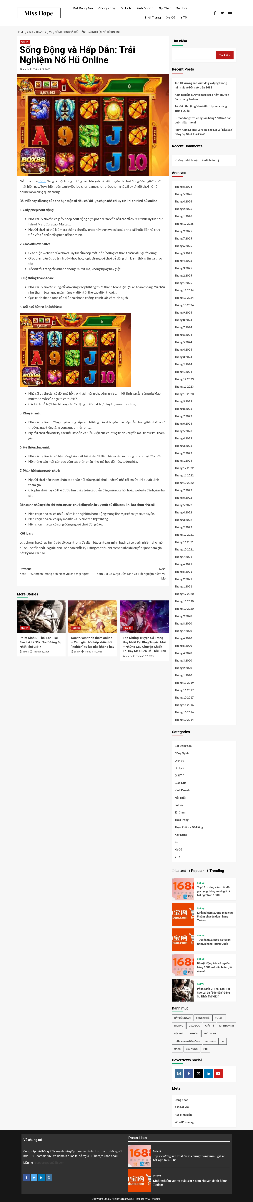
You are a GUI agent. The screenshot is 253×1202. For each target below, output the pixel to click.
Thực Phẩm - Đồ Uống (187, 1041)
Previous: (54, 571)
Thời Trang (153, 17)
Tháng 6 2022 (183, 497)
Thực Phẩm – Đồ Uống (189, 827)
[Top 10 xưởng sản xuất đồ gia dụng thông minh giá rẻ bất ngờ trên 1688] (183, 888)
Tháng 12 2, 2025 (145, 656)
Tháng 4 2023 (183, 438)
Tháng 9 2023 (183, 401)
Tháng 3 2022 (183, 519)
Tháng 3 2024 (183, 357)
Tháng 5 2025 (183, 253)
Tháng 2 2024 (183, 364)
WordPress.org (184, 1122)
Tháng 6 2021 (183, 564)
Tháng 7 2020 (183, 630)
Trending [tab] (216, 870)
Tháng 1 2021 (183, 586)
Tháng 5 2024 (183, 342)
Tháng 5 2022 (183, 505)
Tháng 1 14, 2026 (93, 651)
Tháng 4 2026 (183, 201)
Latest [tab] (180, 870)
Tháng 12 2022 (184, 468)
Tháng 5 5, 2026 (41, 651)
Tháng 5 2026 (183, 194)
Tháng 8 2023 (183, 408)
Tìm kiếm (179, 41)
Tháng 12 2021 (184, 534)
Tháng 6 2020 (183, 638)
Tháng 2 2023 (183, 453)
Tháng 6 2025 (183, 245)
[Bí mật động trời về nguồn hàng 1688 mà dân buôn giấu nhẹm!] (183, 964)
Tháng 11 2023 (184, 386)
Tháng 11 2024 (184, 297)
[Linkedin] (208, 1073)
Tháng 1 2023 (183, 460)
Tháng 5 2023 (183, 431)
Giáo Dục (180, 782)
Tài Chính (180, 812)
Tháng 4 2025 (183, 260)
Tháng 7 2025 (183, 238)
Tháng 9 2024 (183, 312)
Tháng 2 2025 (183, 275)
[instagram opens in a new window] (49, 1177)
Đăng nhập (181, 1099)
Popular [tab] (197, 870)
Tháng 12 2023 (184, 379)
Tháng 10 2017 (184, 697)
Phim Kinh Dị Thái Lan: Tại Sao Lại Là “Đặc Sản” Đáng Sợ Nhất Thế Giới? (40, 642)
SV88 (42, 181)
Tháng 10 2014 (184, 719)
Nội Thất (165, 8)
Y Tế (184, 17)
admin (26, 69)
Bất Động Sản (83, 8)
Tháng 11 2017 (184, 690)
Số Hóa (181, 8)
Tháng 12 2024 (184, 290)
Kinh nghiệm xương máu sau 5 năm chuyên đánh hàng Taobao (202, 97)
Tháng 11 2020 (184, 601)
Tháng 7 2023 (183, 416)
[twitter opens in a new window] (34, 1177)
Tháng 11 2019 (184, 682)
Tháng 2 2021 (183, 579)
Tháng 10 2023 (184, 394)
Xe (176, 842)
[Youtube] (218, 1073)
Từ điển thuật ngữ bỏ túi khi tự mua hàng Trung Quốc (201, 108)
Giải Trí (24, 42)
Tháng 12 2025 (184, 223)
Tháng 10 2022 (184, 482)
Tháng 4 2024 (183, 349)
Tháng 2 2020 (183, 667)
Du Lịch (126, 8)
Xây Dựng (181, 834)
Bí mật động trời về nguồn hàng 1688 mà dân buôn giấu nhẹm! (203, 120)
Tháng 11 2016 (184, 705)
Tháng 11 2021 (184, 542)
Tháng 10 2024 (184, 305)
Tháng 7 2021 (183, 556)
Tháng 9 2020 (183, 616)
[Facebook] (188, 1073)
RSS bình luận (183, 1114)
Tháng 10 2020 (184, 608)
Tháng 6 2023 (183, 423)
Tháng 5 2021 (183, 571)
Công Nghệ (106, 8)
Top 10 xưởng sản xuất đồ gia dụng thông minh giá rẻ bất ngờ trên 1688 (201, 85)
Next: (130, 573)
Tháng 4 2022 (183, 512)
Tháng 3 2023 (183, 445)
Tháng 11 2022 (184, 475)
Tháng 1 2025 (183, 282)
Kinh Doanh (145, 8)
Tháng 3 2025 (183, 268)
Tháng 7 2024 (183, 327)
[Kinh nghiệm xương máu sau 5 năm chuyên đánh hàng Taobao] (183, 914)
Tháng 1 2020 (183, 675)
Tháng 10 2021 (184, 549)
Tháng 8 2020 (183, 623)
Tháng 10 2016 (184, 712)
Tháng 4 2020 (183, 653)
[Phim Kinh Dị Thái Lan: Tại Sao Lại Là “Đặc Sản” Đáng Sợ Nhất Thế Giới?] (41, 616)
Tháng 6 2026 (183, 186)
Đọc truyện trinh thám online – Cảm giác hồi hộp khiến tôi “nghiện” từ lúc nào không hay (92, 642)
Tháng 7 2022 (183, 490)
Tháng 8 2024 (183, 320)
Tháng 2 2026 (183, 208)
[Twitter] (198, 1073)
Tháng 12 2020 (184, 593)
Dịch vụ (179, 760)
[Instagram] (179, 1073)
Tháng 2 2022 (183, 527)
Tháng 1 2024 (183, 371)
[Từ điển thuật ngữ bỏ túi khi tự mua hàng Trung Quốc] (183, 939)
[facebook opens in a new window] (26, 1177)
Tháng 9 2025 (183, 231)
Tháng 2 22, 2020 (41, 69)
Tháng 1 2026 (183, 216)
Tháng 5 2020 (183, 645)
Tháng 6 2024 (183, 334)
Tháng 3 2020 (183, 660)
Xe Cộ (170, 17)
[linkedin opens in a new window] (41, 1177)
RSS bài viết (182, 1107)
